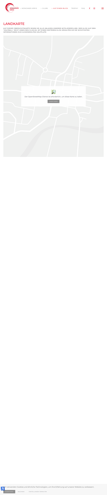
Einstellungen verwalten (38, 491)
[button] (102, 8)
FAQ (83, 8)
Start (13, 8)
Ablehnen (21, 491)
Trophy (74, 8)
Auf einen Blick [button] (60, 8)
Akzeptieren (53, 101)
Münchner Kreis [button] (29, 8)
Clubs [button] (45, 8)
